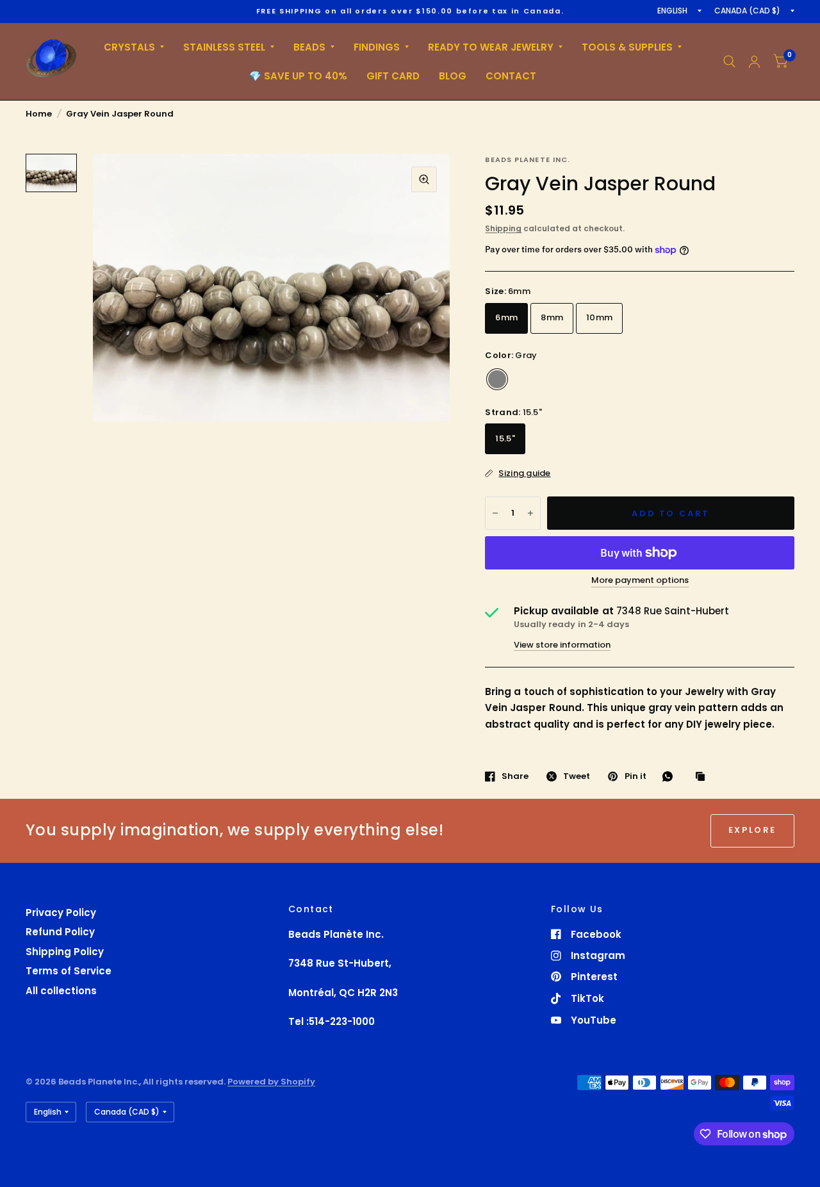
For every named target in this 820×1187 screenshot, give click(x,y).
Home (39, 114)
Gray (497, 379)
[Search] (729, 61)
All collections (61, 990)
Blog (452, 76)
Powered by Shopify (271, 1082)
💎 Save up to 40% (298, 76)
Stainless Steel (224, 47)
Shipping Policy (65, 951)
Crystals (129, 47)
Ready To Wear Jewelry (491, 47)
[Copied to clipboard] (703, 777)
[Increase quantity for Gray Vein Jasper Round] (530, 513)
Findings (377, 47)
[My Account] (754, 61)
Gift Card (393, 76)
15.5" (504, 438)
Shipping (503, 228)
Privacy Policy (61, 912)
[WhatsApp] (670, 776)
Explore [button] (752, 830)
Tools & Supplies (627, 47)
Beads (309, 47)
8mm (552, 317)
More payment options (640, 580)
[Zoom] (424, 179)
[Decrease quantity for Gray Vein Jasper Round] (495, 513)
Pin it (635, 776)
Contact (511, 76)
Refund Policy (60, 931)
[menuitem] (134, 47)
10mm (599, 317)
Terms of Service (68, 971)
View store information (562, 645)
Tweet (576, 776)
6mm (506, 317)
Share (515, 776)
